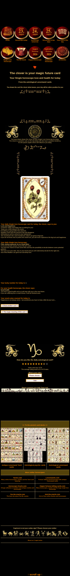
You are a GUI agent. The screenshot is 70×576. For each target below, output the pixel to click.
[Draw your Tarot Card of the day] (62, 39)
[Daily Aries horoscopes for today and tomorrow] (5, 535)
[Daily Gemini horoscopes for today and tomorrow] (16, 535)
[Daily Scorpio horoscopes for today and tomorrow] (43, 535)
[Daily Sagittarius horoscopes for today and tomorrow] (48, 535)
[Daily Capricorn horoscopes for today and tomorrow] (54, 535)
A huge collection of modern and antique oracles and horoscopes (17, 487)
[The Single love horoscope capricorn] (7, 58)
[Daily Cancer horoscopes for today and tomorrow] (21, 535)
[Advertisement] (35, 13)
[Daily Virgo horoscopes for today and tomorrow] (32, 535)
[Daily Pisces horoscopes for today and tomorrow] (65, 535)
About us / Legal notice (35, 540)
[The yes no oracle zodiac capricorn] (21, 58)
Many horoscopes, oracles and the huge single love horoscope (52, 487)
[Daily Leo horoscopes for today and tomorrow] (27, 535)
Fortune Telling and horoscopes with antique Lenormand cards (52, 479)
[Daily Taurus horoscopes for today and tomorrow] (10, 535)
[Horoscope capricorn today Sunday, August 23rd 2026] (7, 39)
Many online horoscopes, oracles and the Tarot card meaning (17, 479)
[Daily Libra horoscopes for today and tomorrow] (37, 535)
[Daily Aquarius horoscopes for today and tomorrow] (59, 535)
